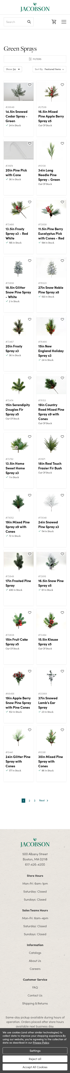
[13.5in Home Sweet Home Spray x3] (19, 444)
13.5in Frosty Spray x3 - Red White (17, 233)
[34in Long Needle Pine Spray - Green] (51, 150)
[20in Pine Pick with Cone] (19, 150)
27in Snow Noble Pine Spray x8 (50, 289)
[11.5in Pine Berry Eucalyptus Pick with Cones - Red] (51, 209)
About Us (35, 960)
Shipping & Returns (35, 1003)
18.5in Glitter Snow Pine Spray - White (18, 292)
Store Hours (35, 875)
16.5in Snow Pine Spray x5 (51, 583)
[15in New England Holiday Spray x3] (51, 326)
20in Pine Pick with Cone (16, 172)
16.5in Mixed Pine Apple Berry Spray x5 (51, 116)
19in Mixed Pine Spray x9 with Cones (18, 527)
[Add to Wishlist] (29, 84)
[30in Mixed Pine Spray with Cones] (51, 737)
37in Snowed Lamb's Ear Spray (47, 703)
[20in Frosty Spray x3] (19, 326)
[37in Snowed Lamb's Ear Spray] (51, 678)
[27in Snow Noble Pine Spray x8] (51, 268)
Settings (35, 1051)
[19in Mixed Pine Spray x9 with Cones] (19, 502)
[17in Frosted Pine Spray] (19, 561)
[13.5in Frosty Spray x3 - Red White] (19, 209)
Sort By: (39, 69)
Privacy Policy (41, 1042)
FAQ (35, 987)
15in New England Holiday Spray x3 (51, 351)
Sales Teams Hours (35, 910)
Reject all (35, 1059)
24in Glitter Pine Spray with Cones (18, 761)
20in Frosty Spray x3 (14, 348)
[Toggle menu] (64, 21)
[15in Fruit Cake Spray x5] (19, 619)
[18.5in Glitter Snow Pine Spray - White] (19, 268)
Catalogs (35, 952)
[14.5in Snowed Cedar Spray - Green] (19, 92)
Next (42, 800)
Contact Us (35, 995)
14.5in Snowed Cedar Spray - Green (16, 116)
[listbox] (55, 69)
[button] (35, 59)
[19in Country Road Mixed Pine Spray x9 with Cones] (51, 385)
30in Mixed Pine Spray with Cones (50, 761)
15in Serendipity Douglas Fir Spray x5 (18, 409)
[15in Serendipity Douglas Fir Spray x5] (19, 385)
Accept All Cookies (35, 1067)
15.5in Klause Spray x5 (48, 641)
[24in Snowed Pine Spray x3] (51, 502)
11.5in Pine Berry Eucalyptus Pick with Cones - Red (51, 233)
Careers (35, 969)
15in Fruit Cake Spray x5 (17, 641)
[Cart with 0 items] (53, 22)
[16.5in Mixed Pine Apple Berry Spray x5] (51, 92)
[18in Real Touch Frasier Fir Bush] (51, 444)
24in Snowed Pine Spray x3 (48, 524)
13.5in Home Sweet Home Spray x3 (15, 468)
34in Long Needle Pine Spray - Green (49, 175)
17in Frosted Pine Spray (18, 583)
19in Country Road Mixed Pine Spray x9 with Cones (51, 411)
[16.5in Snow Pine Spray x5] (51, 561)
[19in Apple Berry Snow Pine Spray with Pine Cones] (19, 678)
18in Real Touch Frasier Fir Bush (50, 465)
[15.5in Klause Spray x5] (51, 619)
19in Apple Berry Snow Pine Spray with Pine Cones (18, 703)
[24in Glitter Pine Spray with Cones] (19, 737)
